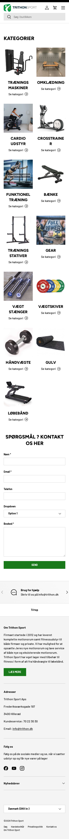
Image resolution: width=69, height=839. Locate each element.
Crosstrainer (51, 141)
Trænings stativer (18, 253)
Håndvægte (18, 362)
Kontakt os (51, 826)
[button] (55, 8)
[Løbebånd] (18, 393)
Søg (5, 826)
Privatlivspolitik (35, 826)
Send (34, 564)
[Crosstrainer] (51, 118)
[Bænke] (51, 174)
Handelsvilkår (17, 826)
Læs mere (15, 671)
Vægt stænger (18, 309)
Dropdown (10, 506)
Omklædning (50, 82)
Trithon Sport (17, 820)
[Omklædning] (51, 62)
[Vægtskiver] (51, 286)
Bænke (51, 194)
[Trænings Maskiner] (18, 62)
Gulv (51, 362)
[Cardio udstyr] (18, 118)
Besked (8, 523)
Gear (51, 250)
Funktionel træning (18, 197)
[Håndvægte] (18, 342)
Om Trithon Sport (12, 830)
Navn (6, 454)
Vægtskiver (50, 306)
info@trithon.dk (23, 728)
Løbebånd (18, 413)
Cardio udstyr (18, 141)
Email (7, 471)
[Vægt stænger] (18, 286)
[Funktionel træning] (18, 174)
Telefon (8, 489)
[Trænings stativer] (18, 230)
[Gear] (51, 230)
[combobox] (34, 16)
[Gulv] (51, 342)
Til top (34, 609)
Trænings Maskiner (18, 85)
